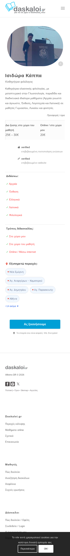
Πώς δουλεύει (12, 472)
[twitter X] (18, 385)
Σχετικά (9, 436)
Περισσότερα (28, 548)
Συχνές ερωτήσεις (14, 490)
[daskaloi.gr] (29, 8)
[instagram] (12, 385)
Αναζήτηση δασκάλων (17, 478)
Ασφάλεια (10, 484)
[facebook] (7, 385)
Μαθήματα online (14, 430)
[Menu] (63, 8)
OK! (46, 548)
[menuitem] (63, 8)
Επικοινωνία (12, 441)
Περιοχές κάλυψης (15, 424)
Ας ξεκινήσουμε (35, 324)
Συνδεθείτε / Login (15, 526)
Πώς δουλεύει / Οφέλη (17, 520)
